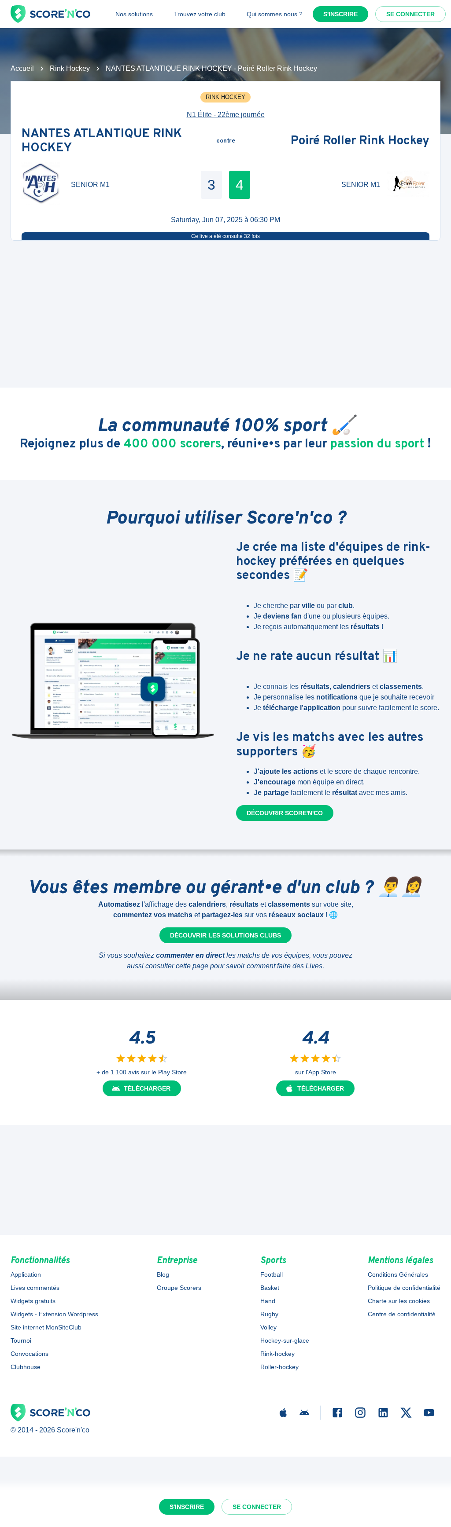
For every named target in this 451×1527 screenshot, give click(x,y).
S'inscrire (340, 14)
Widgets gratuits (33, 1300)
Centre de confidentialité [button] (402, 1314)
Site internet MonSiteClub (46, 1327)
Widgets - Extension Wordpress (54, 1314)
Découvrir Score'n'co (285, 813)
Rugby (269, 1314)
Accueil (22, 68)
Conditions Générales (398, 1274)
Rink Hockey (70, 68)
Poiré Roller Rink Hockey (360, 141)
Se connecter (410, 14)
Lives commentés (35, 1287)
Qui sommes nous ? (275, 14)
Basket (269, 1287)
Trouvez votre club (200, 14)
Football (271, 1274)
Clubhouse (26, 1366)
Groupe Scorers (179, 1287)
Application (26, 1274)
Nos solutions (134, 14)
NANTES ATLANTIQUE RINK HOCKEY (102, 141)
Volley (268, 1327)
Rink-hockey (277, 1353)
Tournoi (21, 1340)
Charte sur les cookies (399, 1300)
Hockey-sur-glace (284, 1340)
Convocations (29, 1353)
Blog (163, 1274)
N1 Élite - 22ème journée (226, 114)
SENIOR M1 (90, 184)
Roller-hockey (279, 1366)
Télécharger (147, 1088)
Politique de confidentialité (404, 1287)
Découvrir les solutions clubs (225, 935)
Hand (267, 1300)
